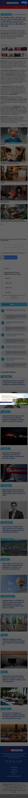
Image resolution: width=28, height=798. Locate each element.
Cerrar (23, 2)
